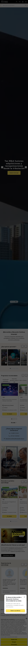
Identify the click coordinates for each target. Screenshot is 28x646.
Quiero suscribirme (15, 610)
